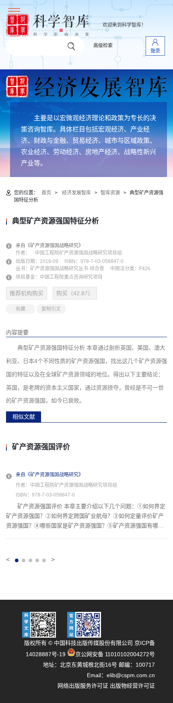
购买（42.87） (74, 293)
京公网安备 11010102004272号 (115, 654)
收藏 (20, 309)
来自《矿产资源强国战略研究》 (54, 245)
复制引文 (51, 309)
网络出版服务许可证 (83, 685)
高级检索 (103, 45)
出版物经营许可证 (132, 685)
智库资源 (110, 193)
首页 (46, 193)
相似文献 (23, 416)
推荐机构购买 (26, 293)
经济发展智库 (76, 193)
